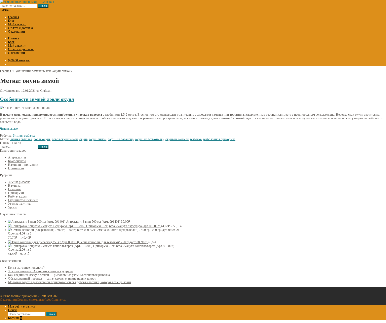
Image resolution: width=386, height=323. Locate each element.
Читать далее (9, 128)
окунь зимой (97, 139)
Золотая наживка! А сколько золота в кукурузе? (40, 271)
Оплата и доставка (21, 28)
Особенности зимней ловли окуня (37, 99)
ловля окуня (42, 139)
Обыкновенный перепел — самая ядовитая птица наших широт (52, 278)
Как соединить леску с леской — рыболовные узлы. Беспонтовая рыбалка (59, 275)
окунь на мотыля (177, 139)
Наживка (14, 185)
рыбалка (196, 139)
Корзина (15, 318)
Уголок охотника (19, 203)
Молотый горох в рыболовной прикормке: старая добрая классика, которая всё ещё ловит (69, 282)
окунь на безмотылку (149, 139)
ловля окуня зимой (65, 139)
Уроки (12, 207)
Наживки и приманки (23, 164)
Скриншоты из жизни (23, 200)
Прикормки (16, 168)
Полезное (14, 189)
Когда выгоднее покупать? (26, 267)
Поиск (43, 5)
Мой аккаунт (17, 24)
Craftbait (45, 90)
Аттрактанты (17, 157)
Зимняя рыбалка (24, 135)
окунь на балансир (120, 139)
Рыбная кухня (17, 196)
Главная (13, 17)
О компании (16, 31)
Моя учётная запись (21, 306)
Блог (11, 20)
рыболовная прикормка (219, 139)
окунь (83, 139)
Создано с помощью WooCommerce (41, 299)
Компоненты (17, 161)
